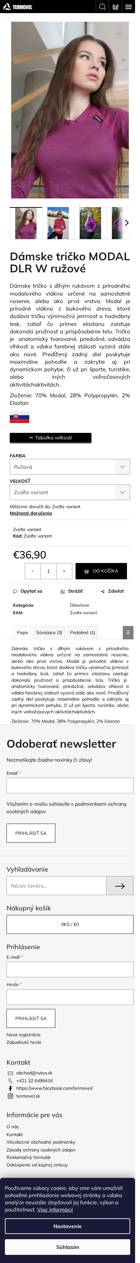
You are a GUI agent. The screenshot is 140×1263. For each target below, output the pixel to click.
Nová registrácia (23, 1035)
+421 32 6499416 (34, 1081)
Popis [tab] (22, 632)
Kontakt (15, 1134)
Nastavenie (67, 1226)
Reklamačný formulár (29, 1157)
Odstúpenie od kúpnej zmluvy (37, 1165)
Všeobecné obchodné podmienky (41, 1142)
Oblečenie (79, 605)
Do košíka (105, 571)
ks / (70, 924)
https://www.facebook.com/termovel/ (54, 1088)
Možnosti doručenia (31, 513)
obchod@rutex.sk (34, 1073)
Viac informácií (55, 1209)
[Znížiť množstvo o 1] (33, 571)
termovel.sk (28, 1096)
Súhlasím (67, 1247)
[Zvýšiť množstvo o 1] (64, 571)
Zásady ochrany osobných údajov (41, 1150)
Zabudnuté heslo (24, 1042)
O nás (13, 1127)
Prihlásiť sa (31, 833)
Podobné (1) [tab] (82, 632)
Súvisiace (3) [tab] (49, 632)
